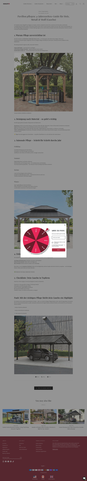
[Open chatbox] (84, 478)
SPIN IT (58, 249)
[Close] (64, 225)
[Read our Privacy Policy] (64, 245)
